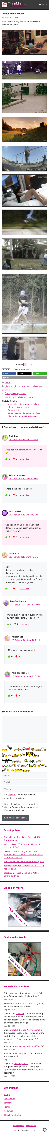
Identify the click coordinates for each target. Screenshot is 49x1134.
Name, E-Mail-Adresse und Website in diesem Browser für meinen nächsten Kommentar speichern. (22, 807)
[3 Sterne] (6, 369)
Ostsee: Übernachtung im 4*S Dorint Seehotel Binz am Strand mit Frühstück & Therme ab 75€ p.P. (23, 854)
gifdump (9, 386)
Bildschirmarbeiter (12, 1115)
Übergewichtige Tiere (15, 393)
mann (28, 386)
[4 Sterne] (7, 369)
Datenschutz (14, 410)
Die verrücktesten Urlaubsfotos (23, 416)
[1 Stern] (2, 369)
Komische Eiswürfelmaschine (19, 397)
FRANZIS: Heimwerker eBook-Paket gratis (24, 861)
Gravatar (12, 794)
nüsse (35, 386)
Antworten (24, 459)
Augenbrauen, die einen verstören (24, 413)
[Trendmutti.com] (14, 4)
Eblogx (7, 1094)
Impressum (31, 1126)
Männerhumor (31, 993)
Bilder (7, 382)
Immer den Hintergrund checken (23, 404)
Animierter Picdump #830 (27, 1046)
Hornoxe (8, 1107)
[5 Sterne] (9, 369)
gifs (15, 386)
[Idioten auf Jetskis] (24, 910)
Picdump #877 (22, 1053)
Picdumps (8, 1111)
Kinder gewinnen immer (19, 407)
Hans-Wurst (9, 1098)
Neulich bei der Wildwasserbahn (26, 1030)
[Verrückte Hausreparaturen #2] (24, 959)
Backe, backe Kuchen (21, 1003)
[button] (34, 4)
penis (41, 386)
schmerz (6, 390)
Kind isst (20, 1013)
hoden (22, 386)
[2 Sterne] (4, 369)
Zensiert (8, 1103)
